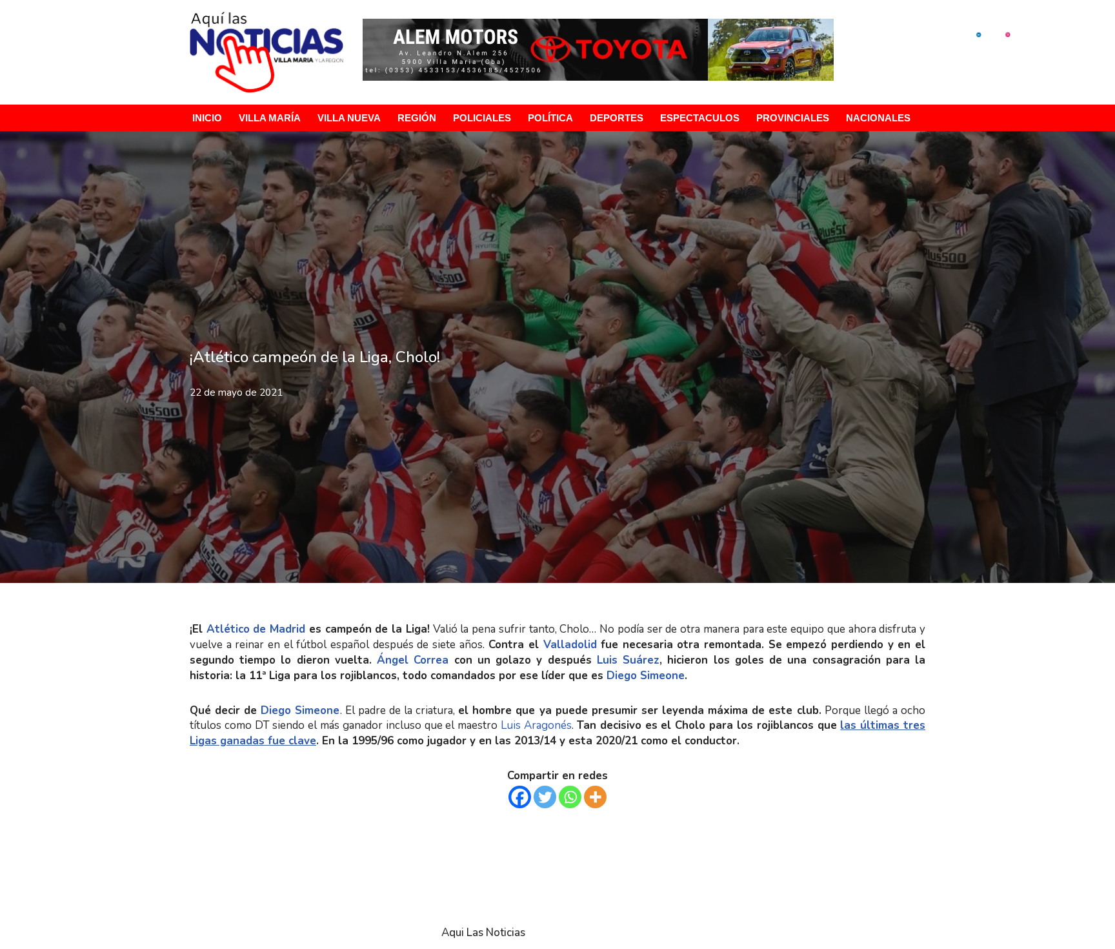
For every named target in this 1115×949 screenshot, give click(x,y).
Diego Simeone (646, 675)
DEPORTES (616, 117)
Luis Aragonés (536, 725)
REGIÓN (416, 117)
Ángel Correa (410, 660)
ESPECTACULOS (699, 117)
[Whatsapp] (570, 797)
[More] (595, 797)
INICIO (207, 117)
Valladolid (572, 644)
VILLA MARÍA (270, 117)
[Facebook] (519, 797)
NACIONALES (878, 117)
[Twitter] (545, 797)
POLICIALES (482, 117)
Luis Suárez (625, 660)
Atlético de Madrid (255, 629)
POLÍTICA (550, 117)
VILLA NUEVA (349, 117)
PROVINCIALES (792, 117)
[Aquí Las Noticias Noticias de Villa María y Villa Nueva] (266, 52)
